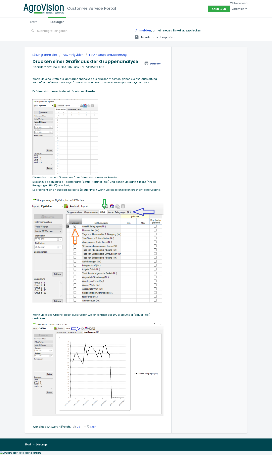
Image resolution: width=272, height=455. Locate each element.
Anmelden (143, 30)
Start (33, 22)
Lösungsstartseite (45, 55)
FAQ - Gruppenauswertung (108, 55)
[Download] (128, 180)
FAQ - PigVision (73, 55)
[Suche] (33, 31)
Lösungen (57, 22)
